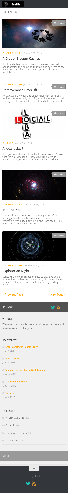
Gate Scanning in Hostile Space (21, 346)
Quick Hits (8, 143)
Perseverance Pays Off (19, 90)
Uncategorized (12, 440)
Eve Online (54, 324)
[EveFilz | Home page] (17, 4)
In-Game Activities (12, 53)
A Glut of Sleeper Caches (21, 58)
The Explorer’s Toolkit (16, 381)
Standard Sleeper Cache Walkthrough (25, 370)
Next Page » (58, 294)
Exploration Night (15, 271)
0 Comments (59, 23)
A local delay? (12, 148)
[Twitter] (53, 307)
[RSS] (58, 307)
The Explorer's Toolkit (16, 433)
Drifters (9, 393)
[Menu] (64, 4)
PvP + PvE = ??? (13, 358)
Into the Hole (12, 210)
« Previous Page (12, 294)
